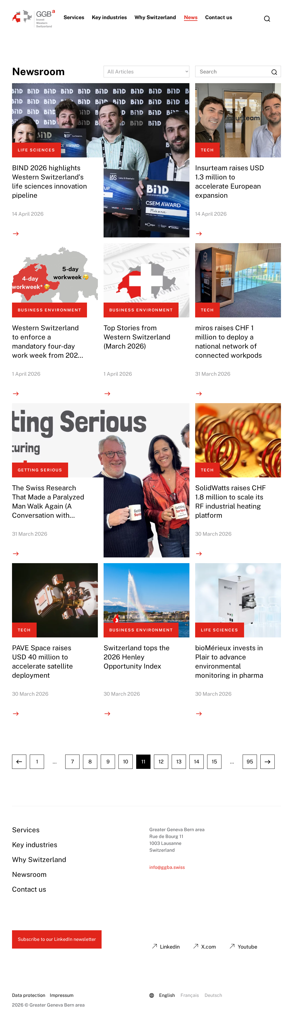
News (190, 17)
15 (214, 762)
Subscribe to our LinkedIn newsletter (57, 939)
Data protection (28, 995)
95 (250, 762)
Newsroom (29, 874)
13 (178, 762)
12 (161, 762)
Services (74, 17)
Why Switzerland (155, 17)
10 (125, 762)
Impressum (62, 995)
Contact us (218, 17)
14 (196, 762)
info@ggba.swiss (167, 867)
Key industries (109, 17)
